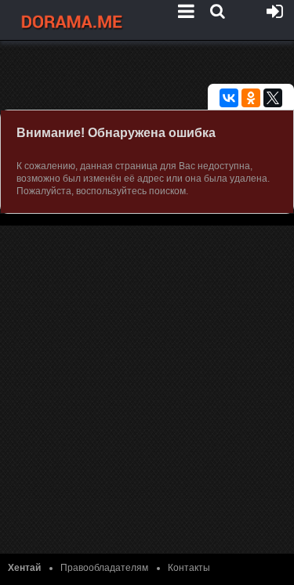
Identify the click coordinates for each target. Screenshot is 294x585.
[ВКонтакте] (229, 97)
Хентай (24, 567)
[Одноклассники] (250, 97)
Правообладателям (104, 567)
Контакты (189, 567)
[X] (272, 97)
